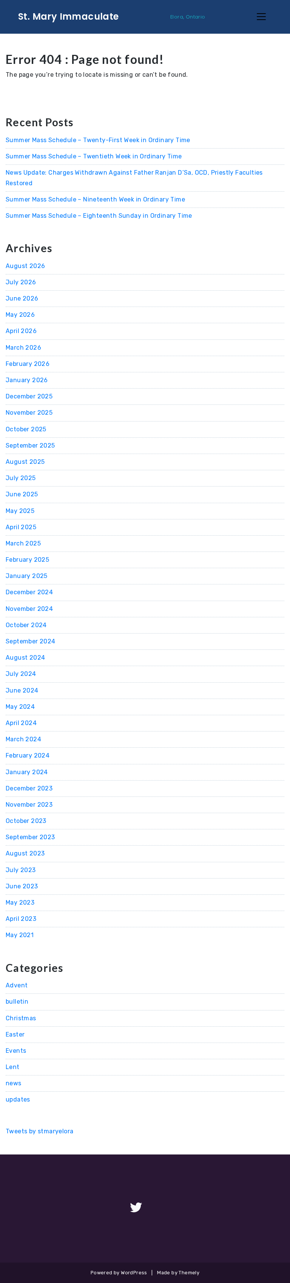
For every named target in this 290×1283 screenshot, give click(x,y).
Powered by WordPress (119, 1272)
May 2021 (20, 935)
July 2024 (21, 673)
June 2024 (22, 690)
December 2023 (29, 788)
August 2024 (25, 657)
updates (18, 1099)
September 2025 (30, 445)
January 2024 (27, 772)
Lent (13, 1067)
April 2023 (21, 918)
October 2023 (26, 820)
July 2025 (21, 478)
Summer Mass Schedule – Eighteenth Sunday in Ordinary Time (99, 215)
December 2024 (29, 592)
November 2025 (29, 412)
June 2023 (22, 886)
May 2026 (20, 314)
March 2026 (23, 347)
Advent (17, 985)
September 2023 (30, 837)
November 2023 (29, 804)
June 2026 (22, 298)
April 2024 (21, 723)
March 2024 (23, 739)
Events (16, 1050)
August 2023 (25, 853)
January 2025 (27, 576)
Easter (15, 1034)
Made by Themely (178, 1272)
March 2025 (23, 543)
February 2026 (27, 363)
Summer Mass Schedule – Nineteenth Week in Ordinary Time (95, 199)
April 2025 (21, 527)
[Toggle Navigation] (261, 16)
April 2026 (21, 331)
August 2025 (25, 461)
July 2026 (21, 282)
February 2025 (27, 559)
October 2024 (26, 625)
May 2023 (20, 902)
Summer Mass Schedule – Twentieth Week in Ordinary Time (94, 156)
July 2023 (21, 870)
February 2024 (27, 755)
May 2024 (20, 706)
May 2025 (20, 510)
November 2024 (29, 608)
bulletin (17, 1001)
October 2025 (26, 429)
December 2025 (29, 396)
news (14, 1083)
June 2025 (22, 494)
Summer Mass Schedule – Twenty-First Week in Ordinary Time (98, 140)
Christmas (21, 1018)
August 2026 (25, 266)
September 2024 (31, 641)
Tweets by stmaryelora (39, 1131)
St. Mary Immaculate (68, 16)
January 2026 (27, 380)
